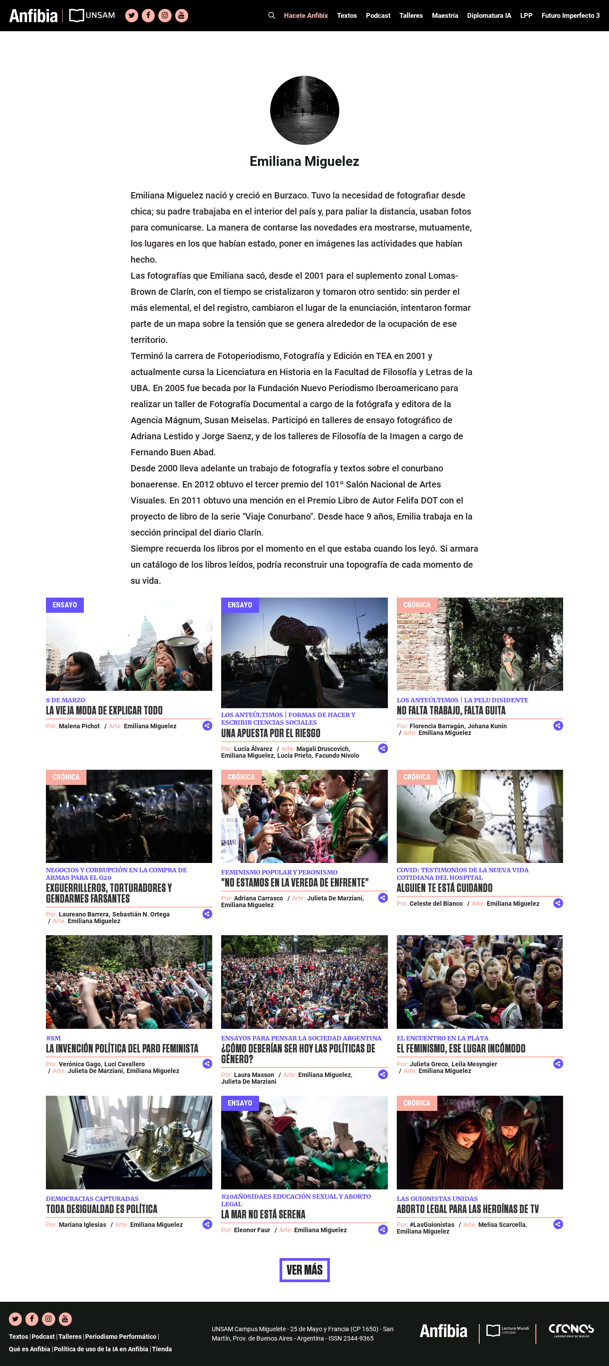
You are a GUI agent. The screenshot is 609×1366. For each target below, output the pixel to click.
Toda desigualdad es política (101, 1209)
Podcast (378, 16)
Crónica (417, 605)
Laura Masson (254, 1074)
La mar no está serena (263, 1215)
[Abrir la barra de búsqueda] (272, 15)
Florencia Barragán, (437, 726)
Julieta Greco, (429, 1064)
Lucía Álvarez (253, 748)
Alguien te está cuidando (445, 888)
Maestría (445, 16)
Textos (347, 16)
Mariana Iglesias (82, 1224)
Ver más (305, 1270)
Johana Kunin (487, 726)
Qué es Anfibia (29, 1349)
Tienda (162, 1349)
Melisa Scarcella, (502, 1224)
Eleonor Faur (252, 1230)
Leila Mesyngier (474, 1064)
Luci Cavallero (124, 1064)
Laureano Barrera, (84, 914)
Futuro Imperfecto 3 (571, 16)
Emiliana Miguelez (150, 726)
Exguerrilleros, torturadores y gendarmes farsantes (109, 894)
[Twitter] (131, 15)
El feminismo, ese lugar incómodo (461, 1049)
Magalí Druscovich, (323, 748)
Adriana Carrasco (258, 898)
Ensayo (65, 605)
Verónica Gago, (80, 1064)
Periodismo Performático (120, 1336)
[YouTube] (181, 15)
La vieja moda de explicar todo (104, 711)
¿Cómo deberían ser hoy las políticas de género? (298, 1054)
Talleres (411, 16)
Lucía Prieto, (295, 755)
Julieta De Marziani (248, 1081)
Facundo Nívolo (337, 755)
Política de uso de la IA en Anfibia (101, 1349)
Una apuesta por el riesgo (271, 733)
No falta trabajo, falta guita (451, 711)
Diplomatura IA (489, 16)
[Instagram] (164, 15)
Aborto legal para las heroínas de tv (468, 1209)
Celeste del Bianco (436, 903)
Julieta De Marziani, (335, 898)
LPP (526, 16)
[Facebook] (148, 15)
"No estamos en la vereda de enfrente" (295, 883)
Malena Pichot (79, 726)
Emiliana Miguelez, (248, 755)
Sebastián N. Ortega (141, 914)
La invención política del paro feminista (122, 1049)
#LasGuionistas (432, 1224)
